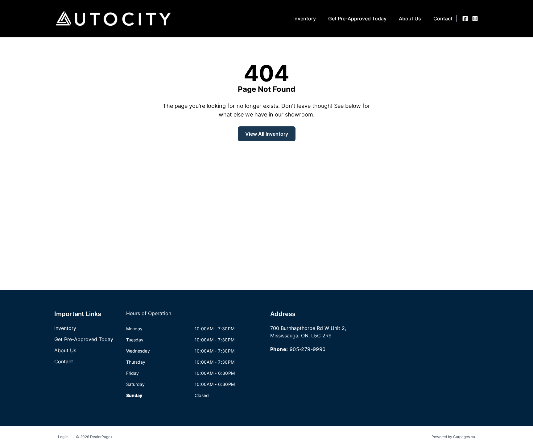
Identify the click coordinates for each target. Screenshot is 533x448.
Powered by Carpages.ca (453, 436)
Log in (63, 436)
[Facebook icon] (465, 18)
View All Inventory (266, 134)
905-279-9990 (308, 349)
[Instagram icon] (475, 18)
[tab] (148, 316)
